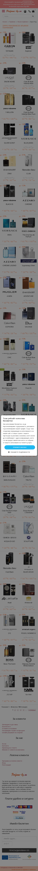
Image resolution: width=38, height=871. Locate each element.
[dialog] (19, 435)
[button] (19, 452)
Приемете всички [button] (19, 447)
